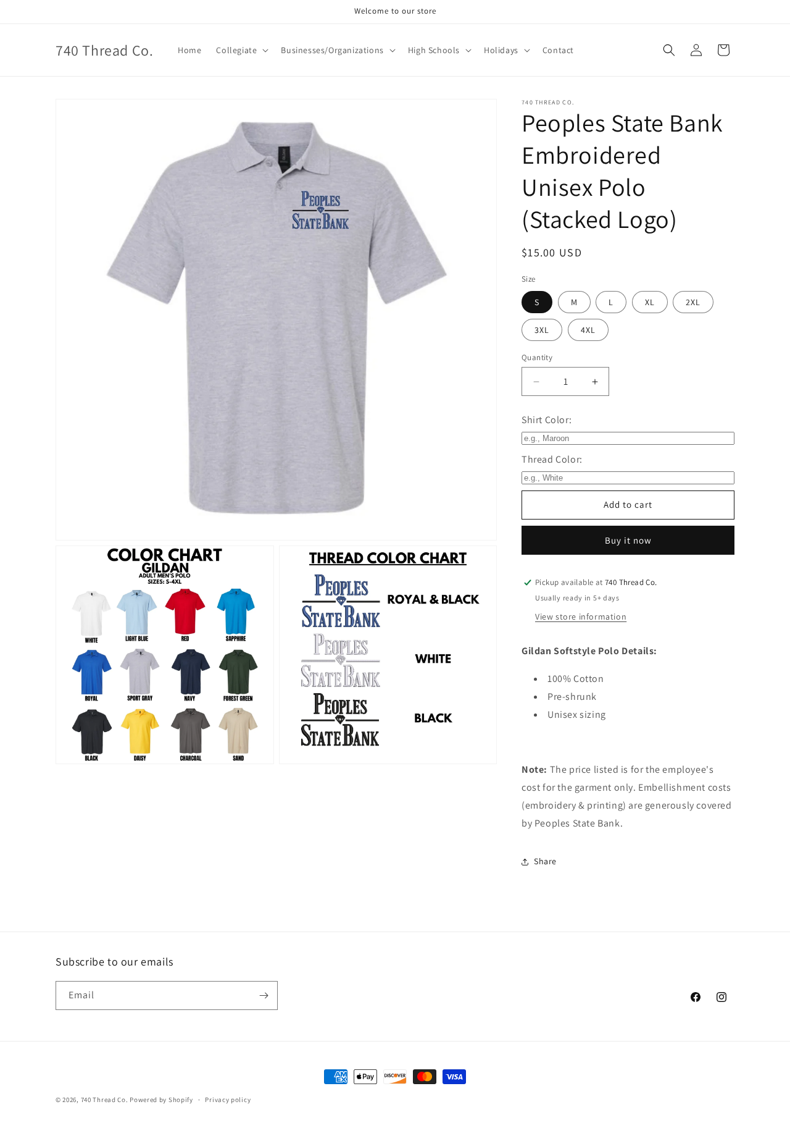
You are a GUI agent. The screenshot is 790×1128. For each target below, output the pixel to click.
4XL (588, 329)
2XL (693, 302)
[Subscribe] (263, 995)
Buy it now (628, 540)
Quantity (537, 357)
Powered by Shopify (161, 1099)
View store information (580, 616)
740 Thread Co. (104, 1099)
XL (650, 302)
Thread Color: (552, 459)
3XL (541, 329)
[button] (241, 50)
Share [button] (545, 861)
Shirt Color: (547, 419)
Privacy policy (228, 1099)
